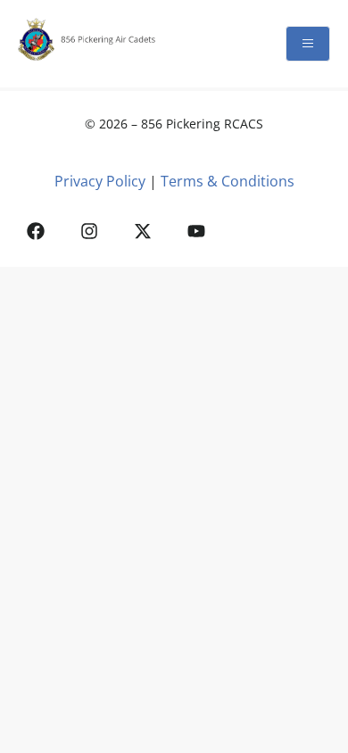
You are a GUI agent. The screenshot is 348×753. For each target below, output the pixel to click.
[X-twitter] (143, 231)
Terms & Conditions (227, 181)
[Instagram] (89, 231)
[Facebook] (36, 231)
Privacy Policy (99, 181)
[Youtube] (196, 231)
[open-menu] (308, 44)
